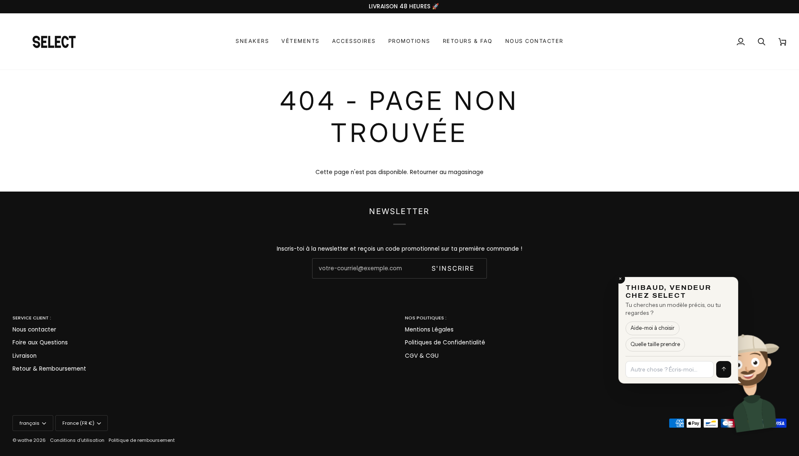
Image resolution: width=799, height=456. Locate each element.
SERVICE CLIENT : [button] (31, 317)
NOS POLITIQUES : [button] (426, 317)
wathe (24, 440)
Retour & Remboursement (49, 369)
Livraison (24, 356)
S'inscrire (453, 268)
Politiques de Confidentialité (445, 342)
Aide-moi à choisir (652, 328)
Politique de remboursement (142, 440)
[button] (252, 41)
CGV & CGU (422, 356)
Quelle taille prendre (655, 344)
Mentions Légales (429, 330)
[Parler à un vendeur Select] (776, 377)
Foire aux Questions (40, 342)
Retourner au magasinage (447, 172)
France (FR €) (78, 423)
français (30, 423)
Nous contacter (34, 330)
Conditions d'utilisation (77, 440)
